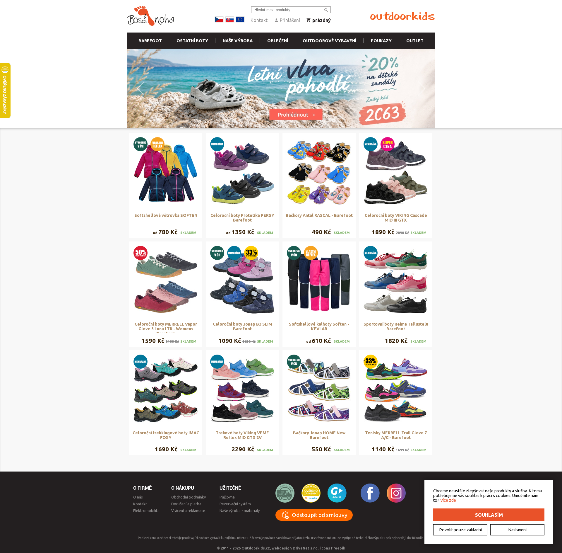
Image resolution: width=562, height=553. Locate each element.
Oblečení (277, 40)
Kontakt (259, 20)
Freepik (338, 548)
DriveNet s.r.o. (305, 548)
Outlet (415, 40)
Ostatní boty (192, 40)
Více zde (448, 500)
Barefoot (150, 40)
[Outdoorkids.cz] (402, 16)
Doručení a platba (186, 504)
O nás (138, 497)
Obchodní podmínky (188, 497)
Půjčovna (227, 497)
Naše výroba (238, 40)
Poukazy (381, 40)
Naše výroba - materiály (240, 510)
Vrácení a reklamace (188, 510)
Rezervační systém (235, 504)
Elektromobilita (146, 510)
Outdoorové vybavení (329, 40)
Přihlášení (289, 20)
